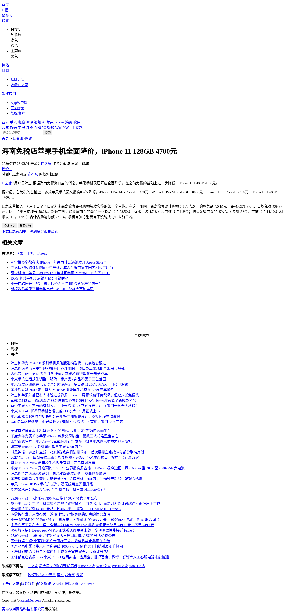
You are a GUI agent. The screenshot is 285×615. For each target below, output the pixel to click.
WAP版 (58, 584)
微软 (50, 127)
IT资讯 (18, 138)
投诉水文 (9, 226)
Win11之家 (137, 566)
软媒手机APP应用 (42, 575)
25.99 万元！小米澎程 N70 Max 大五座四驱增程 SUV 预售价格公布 (63, 536)
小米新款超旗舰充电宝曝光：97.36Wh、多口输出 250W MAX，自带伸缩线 (69, 384)
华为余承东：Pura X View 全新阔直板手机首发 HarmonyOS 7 (58, 489)
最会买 (7, 15)
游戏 (29, 127)
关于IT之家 (10, 584)
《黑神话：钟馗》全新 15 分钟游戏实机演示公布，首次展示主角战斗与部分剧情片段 (77, 452)
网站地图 (72, 584)
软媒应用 (9, 94)
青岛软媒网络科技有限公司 (23, 609)
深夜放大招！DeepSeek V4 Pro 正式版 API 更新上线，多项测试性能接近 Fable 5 (72, 530)
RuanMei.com (30, 600)
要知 (79, 575)
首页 (5, 5)
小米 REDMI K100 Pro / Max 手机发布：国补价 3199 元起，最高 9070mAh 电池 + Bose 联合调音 (85, 520)
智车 (5, 127)
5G (44, 127)
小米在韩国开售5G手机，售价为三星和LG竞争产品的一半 (56, 284)
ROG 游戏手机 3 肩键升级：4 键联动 (39, 278)
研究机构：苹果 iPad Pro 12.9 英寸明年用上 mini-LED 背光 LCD (60, 273)
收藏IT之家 (19, 85)
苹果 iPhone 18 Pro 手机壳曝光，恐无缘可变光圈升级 (52, 484)
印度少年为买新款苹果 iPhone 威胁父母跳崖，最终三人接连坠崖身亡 (64, 436)
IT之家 (46, 163)
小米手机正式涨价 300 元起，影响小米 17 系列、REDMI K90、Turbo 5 (66, 509)
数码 (13, 127)
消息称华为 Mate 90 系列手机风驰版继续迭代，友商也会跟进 (58, 363)
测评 (29, 122)
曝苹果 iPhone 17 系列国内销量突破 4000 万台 (46, 447)
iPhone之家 (86, 566)
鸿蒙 (68, 122)
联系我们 (28, 584)
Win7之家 (103, 566)
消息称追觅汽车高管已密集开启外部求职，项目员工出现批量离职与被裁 (68, 368)
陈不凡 (32, 174)
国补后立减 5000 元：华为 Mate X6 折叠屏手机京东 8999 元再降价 (62, 390)
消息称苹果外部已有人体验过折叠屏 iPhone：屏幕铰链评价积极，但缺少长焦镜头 (75, 395)
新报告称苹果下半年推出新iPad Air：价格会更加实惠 (52, 289)
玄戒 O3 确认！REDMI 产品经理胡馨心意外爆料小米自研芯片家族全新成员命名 (73, 400)
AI (44, 122)
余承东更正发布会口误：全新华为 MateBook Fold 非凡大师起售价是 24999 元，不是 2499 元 (82, 525)
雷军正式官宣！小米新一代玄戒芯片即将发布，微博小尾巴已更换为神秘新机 (71, 441)
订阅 (5, 71)
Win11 (70, 127)
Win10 (60, 127)
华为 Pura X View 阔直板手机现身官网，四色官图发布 (53, 463)
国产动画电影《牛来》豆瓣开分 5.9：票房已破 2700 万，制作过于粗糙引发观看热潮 (76, 479)
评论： (7, 169)
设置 (5, 21)
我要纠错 (25, 226)
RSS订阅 (17, 79)
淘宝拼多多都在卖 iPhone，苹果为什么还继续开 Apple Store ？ (59, 262)
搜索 (48, 133)
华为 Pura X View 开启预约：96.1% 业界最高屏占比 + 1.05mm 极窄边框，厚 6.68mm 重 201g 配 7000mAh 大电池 (98, 468)
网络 (28, 138)
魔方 (60, 575)
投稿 (5, 65)
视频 (37, 122)
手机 (13, 122)
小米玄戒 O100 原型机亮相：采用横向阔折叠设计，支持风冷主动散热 (65, 416)
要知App (17, 108)
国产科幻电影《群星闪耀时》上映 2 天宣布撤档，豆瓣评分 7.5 (60, 552)
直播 (37, 127)
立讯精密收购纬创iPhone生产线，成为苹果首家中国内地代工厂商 (62, 268)
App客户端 (19, 103)
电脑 (21, 122)
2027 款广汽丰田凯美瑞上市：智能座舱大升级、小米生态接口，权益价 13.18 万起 (75, 457)
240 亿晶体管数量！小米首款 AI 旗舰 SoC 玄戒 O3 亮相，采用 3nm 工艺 (67, 422)
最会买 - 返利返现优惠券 (58, 566)
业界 (5, 122)
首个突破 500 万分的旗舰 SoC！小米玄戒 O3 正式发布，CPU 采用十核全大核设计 (75, 406)
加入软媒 (44, 584)
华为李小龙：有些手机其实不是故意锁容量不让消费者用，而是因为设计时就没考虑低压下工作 (85, 504)
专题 (79, 127)
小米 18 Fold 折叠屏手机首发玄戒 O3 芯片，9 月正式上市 (55, 411)
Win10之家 (120, 566)
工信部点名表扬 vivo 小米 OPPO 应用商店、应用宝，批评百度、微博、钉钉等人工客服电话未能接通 (90, 557)
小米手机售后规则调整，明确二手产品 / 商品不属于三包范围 (58, 379)
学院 (21, 127)
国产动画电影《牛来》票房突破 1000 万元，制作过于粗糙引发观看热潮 (67, 546)
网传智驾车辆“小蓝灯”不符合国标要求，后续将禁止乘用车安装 (60, 541)
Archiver (87, 584)
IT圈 (5, 10)
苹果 (50, 122)
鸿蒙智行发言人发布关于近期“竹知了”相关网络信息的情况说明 (60, 514)
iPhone (59, 122)
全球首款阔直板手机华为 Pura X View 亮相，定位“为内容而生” (60, 431)
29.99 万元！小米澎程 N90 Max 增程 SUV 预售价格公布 (54, 498)
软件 (76, 122)
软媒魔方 (18, 113)
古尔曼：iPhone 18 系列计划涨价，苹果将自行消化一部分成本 (59, 374)
